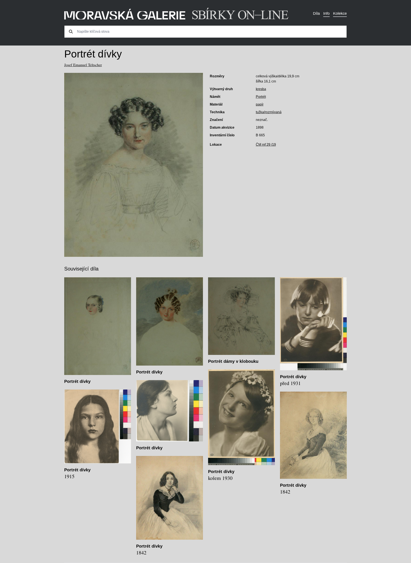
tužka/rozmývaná (268, 112)
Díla (316, 13)
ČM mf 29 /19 (266, 144)
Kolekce (340, 13)
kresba (261, 89)
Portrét (261, 96)
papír (260, 104)
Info (326, 13)
